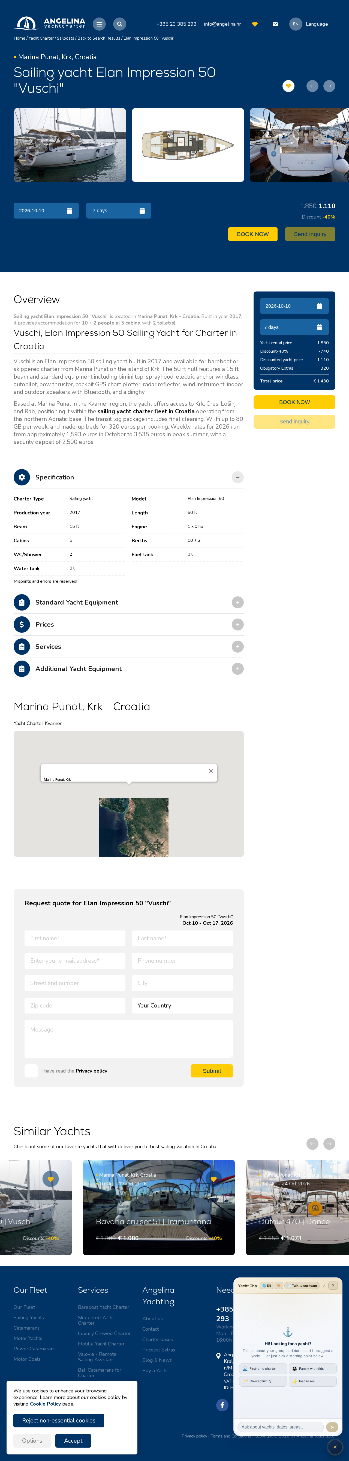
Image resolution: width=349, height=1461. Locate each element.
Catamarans (27, 1328)
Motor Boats (27, 1359)
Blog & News (157, 1360)
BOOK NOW (253, 234)
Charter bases (157, 1339)
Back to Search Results (98, 38)
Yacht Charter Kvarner (38, 723)
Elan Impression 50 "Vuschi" (149, 38)
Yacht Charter (41, 38)
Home (19, 38)
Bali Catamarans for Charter (99, 1372)
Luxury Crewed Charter (104, 1333)
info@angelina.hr (222, 24)
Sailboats (65, 38)
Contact (150, 1329)
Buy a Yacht (155, 1370)
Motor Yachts (28, 1338)
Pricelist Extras (158, 1350)
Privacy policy (91, 1071)
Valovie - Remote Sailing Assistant (97, 1356)
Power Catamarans (35, 1348)
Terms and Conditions (231, 1436)
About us (152, 1318)
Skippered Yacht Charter (96, 1320)
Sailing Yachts (29, 1317)
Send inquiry (310, 234)
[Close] (210, 770)
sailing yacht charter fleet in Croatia (146, 411)
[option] (70, 145)
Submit (212, 1071)
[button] (129, 789)
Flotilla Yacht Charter (101, 1344)
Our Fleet (24, 1307)
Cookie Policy (45, 1404)
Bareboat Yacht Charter (103, 1307)
